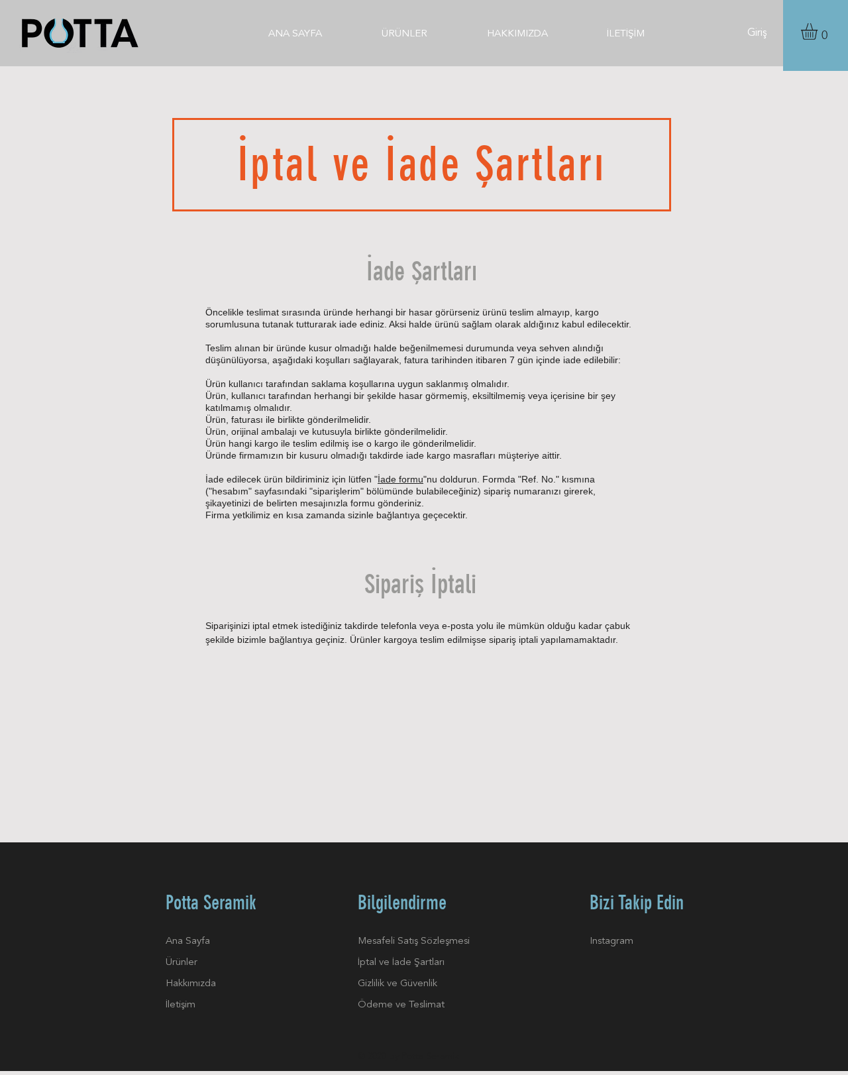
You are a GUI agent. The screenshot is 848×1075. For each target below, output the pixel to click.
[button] (819, 31)
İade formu (400, 479)
